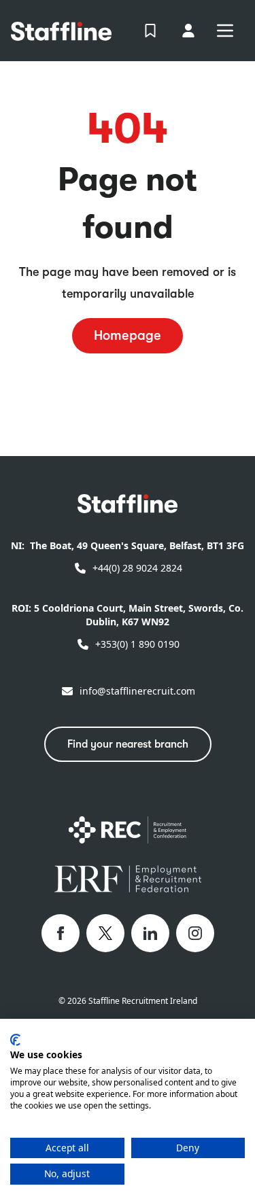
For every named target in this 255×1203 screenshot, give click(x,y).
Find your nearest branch (127, 744)
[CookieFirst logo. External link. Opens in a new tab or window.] (15, 1040)
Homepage (127, 335)
